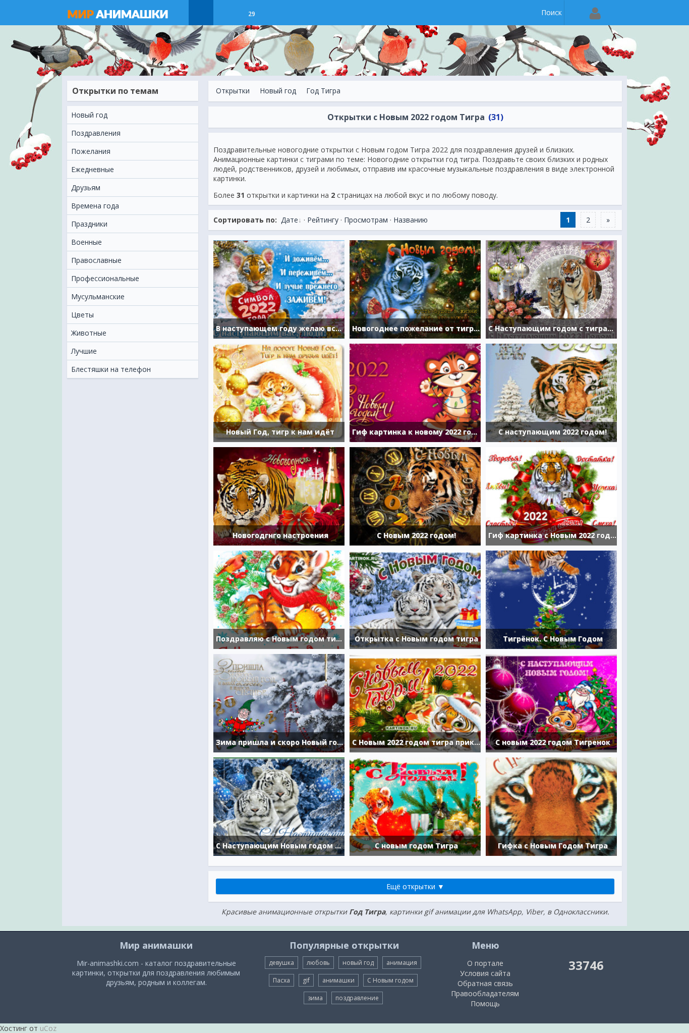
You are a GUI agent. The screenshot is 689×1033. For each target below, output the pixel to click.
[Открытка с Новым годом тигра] (415, 599)
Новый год (278, 90)
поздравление (357, 998)
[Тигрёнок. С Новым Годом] (551, 599)
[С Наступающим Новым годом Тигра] (278, 805)
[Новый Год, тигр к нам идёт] (278, 392)
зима (315, 998)
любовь (318, 962)
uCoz (48, 1028)
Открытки (233, 90)
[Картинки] (226, 12)
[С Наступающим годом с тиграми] (551, 288)
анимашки (338, 980)
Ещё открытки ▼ (415, 886)
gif (306, 980)
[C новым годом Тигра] (415, 805)
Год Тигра (323, 90)
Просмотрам (366, 220)
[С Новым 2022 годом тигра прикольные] (415, 702)
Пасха (281, 980)
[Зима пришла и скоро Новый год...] (278, 702)
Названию (410, 220)
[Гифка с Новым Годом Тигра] (551, 805)
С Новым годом (390, 980)
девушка (281, 962)
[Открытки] (201, 12)
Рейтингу (322, 220)
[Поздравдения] (276, 12)
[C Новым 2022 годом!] (415, 495)
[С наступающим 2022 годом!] (551, 392)
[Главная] (127, 12)
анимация (401, 962)
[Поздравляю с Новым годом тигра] (278, 599)
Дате (289, 220)
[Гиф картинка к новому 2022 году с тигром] (415, 392)
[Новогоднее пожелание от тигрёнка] (415, 288)
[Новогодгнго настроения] (278, 495)
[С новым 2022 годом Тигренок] (551, 702)
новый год (358, 962)
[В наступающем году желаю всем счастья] (278, 288)
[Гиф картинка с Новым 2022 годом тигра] (551, 495)
